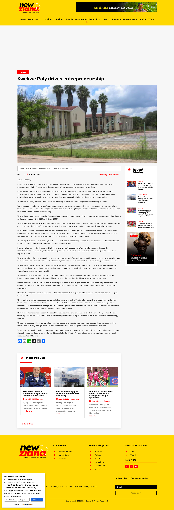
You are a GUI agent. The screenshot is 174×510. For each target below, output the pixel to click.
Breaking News (65, 451)
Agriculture (81, 19)
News (23, 72)
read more (27, 411)
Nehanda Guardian (74, 487)
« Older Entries (26, 424)
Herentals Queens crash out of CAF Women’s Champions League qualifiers (101, 394)
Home (23, 19)
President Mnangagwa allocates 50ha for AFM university (67, 393)
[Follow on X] (131, 466)
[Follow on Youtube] (136, 466)
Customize (10, 500)
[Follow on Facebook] (127, 466)
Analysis (62, 459)
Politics (59, 19)
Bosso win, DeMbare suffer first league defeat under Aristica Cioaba (35, 393)
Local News (34, 19)
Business (49, 19)
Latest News (64, 455)
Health (69, 19)
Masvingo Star (57, 487)
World (151, 19)
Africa (143, 19)
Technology (94, 19)
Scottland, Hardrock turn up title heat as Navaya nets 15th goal (146, 225)
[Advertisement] (87, 49)
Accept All (37, 500)
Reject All (23, 500)
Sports (106, 19)
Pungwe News (90, 487)
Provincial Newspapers (123, 19)
